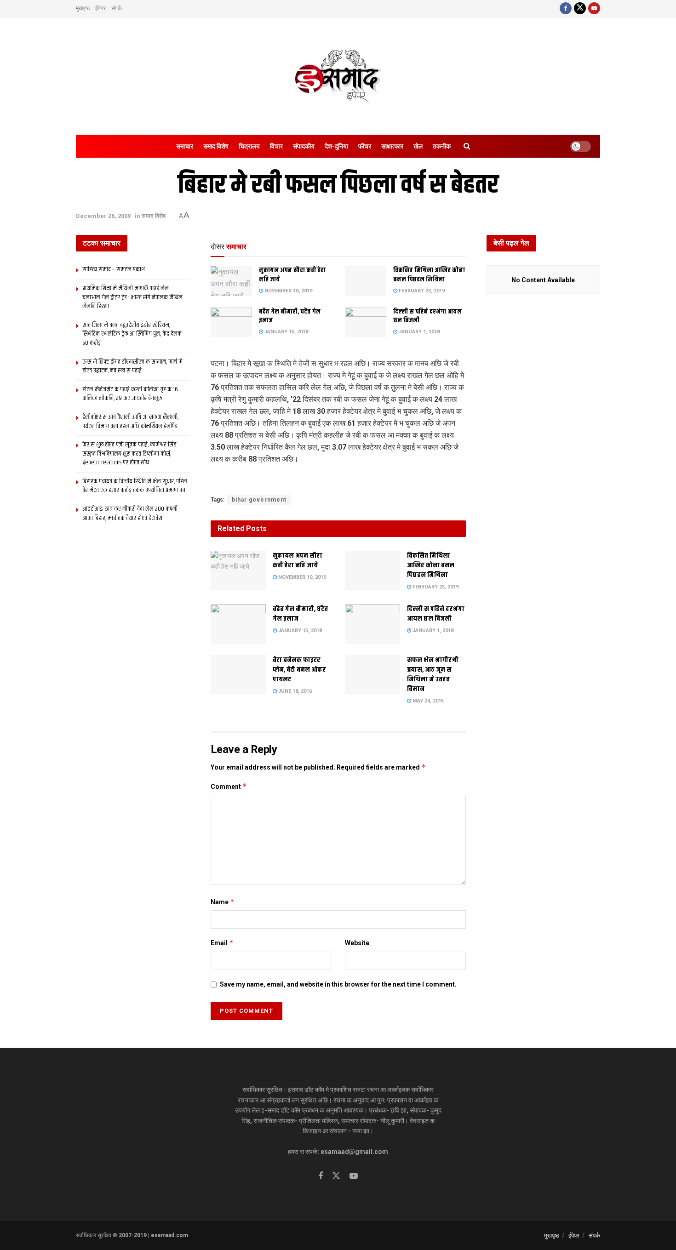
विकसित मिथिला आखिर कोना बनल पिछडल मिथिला (429, 275)
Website (357, 943)
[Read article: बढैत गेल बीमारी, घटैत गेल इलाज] (231, 322)
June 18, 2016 (294, 691)
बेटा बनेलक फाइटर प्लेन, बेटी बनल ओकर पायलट (299, 670)
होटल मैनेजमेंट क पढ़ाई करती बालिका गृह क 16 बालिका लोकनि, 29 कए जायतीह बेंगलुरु (130, 394)
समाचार (184, 146)
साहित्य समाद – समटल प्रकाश (113, 269)
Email (222, 942)
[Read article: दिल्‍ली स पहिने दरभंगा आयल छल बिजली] (365, 322)
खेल (418, 146)
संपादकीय (304, 146)
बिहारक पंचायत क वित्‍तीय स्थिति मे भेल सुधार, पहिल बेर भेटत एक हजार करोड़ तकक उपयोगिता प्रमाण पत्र (134, 486)
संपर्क (116, 8)
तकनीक (442, 146)
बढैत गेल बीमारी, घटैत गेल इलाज (290, 316)
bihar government (259, 500)
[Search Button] (467, 146)
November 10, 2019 (287, 291)
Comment (229, 786)
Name (223, 901)
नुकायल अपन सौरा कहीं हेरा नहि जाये (292, 275)
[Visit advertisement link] (338, 480)
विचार (276, 146)
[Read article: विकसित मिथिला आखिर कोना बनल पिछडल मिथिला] (365, 281)
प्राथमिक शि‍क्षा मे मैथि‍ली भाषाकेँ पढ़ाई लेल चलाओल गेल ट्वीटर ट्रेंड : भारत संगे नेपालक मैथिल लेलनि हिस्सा (132, 297)
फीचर (364, 146)
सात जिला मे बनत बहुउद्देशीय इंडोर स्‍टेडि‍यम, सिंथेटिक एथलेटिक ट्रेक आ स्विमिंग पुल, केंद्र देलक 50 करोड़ (132, 334)
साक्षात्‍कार (392, 146)
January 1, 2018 (418, 332)
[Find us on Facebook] (566, 8)
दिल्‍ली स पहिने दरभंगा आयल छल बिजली (427, 316)
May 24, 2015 (427, 701)
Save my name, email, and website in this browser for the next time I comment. (338, 984)
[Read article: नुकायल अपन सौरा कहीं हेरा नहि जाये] (231, 281)
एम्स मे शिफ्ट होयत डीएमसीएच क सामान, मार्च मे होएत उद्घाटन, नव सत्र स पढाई (132, 366)
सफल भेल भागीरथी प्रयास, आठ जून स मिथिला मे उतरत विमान (432, 674)
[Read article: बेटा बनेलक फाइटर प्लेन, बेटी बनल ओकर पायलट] (238, 675)
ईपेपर (100, 8)
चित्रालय (249, 146)
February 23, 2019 (421, 291)
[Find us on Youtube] (594, 8)
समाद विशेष (216, 146)
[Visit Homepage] (338, 76)
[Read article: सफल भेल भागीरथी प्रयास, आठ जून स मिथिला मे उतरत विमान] (372, 675)
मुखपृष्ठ (83, 8)
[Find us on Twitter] (580, 8)
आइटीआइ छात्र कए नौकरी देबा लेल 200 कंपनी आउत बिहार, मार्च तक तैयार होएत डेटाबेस (130, 513)
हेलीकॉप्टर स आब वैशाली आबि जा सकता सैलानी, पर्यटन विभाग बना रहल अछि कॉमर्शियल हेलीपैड (130, 421)
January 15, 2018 (285, 332)
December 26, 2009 (103, 215)
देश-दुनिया (336, 146)
